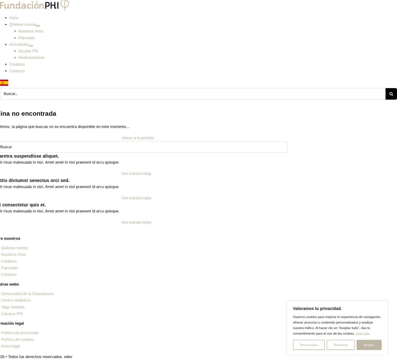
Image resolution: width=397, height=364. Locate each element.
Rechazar (341, 345)
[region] (337, 328)
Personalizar (309, 345)
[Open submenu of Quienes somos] (38, 25)
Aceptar (369, 345)
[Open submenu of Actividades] (31, 45)
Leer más (363, 333)
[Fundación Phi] (34, 3)
